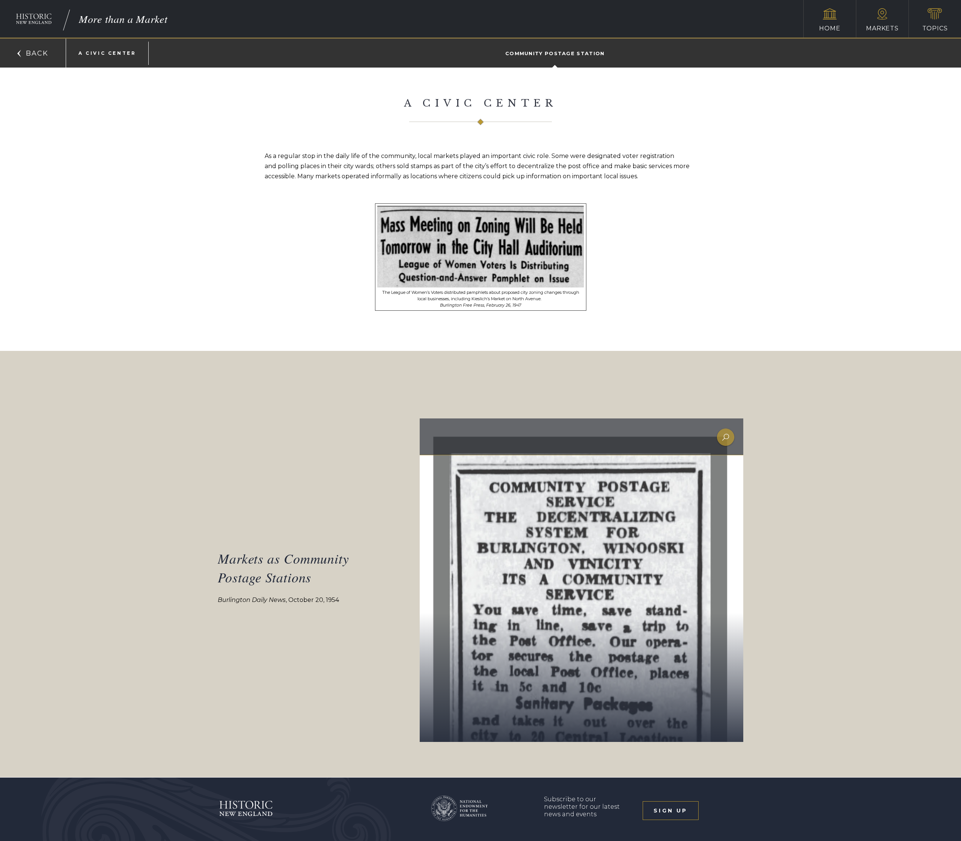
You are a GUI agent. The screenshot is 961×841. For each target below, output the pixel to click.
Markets (882, 28)
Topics (935, 28)
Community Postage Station (555, 53)
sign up (670, 810)
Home (829, 28)
